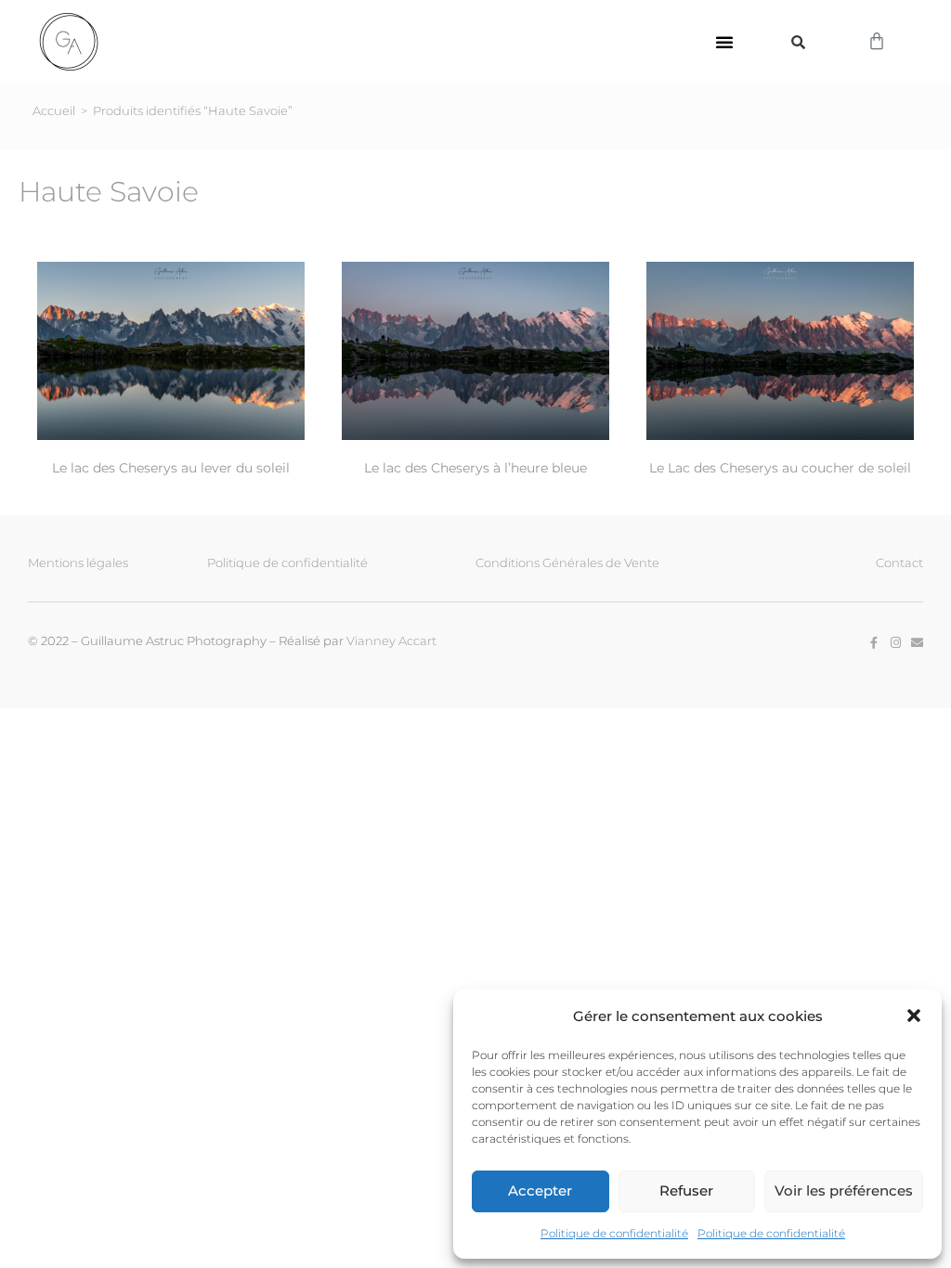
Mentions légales (78, 562)
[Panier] (876, 41)
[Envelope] (917, 643)
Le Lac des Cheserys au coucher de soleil (780, 467)
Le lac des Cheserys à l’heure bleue (475, 467)
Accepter (540, 1190)
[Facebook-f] (874, 643)
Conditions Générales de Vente (567, 562)
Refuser (686, 1190)
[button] (914, 1015)
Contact (899, 562)
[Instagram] (896, 643)
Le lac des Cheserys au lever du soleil (171, 467)
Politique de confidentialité (614, 1233)
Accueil (54, 110)
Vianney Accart (391, 640)
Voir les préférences (844, 1190)
